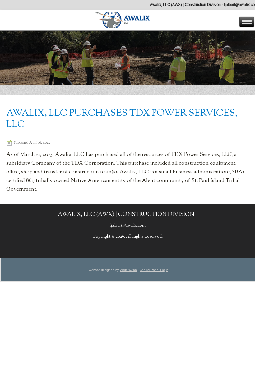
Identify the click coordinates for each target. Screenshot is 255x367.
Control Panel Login (154, 270)
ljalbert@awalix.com (128, 226)
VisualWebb (128, 270)
